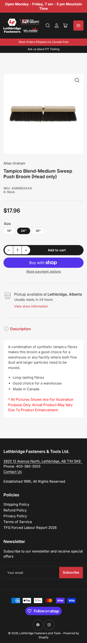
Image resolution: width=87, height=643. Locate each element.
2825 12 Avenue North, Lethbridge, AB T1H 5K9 (42, 461)
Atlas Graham (14, 163)
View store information (31, 306)
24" (23, 231)
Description (20, 328)
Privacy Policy (15, 516)
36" (38, 231)
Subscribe (71, 572)
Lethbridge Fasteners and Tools (40, 633)
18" (9, 231)
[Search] (48, 25)
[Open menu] (78, 25)
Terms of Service (17, 522)
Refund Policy (15, 510)
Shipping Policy (16, 504)
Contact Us (12, 471)
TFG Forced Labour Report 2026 (30, 527)
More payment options (43, 271)
